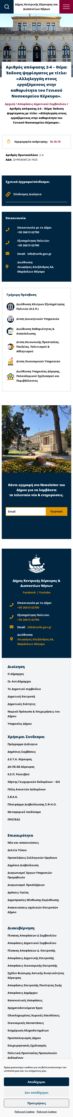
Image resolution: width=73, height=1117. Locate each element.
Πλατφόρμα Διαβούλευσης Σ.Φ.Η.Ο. (32, 804)
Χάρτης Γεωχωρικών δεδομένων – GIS (34, 782)
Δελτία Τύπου (17, 850)
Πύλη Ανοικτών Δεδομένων (27, 789)
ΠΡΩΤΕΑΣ (14, 819)
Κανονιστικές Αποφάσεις (25, 1000)
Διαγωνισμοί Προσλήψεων (26, 885)
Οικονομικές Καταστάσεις (26, 1023)
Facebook (29, 592)
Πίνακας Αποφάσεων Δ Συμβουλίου (32, 935)
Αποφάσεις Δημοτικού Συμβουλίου (42, 104)
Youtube (44, 592)
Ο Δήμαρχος (16, 674)
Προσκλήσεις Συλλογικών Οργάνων (32, 857)
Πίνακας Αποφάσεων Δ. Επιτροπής (31, 950)
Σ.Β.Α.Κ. (13, 797)
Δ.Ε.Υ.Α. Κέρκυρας (20, 759)
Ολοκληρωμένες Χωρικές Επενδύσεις (34, 1015)
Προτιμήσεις (36, 1103)
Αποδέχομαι (36, 1082)
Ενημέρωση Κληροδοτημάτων (28, 1030)
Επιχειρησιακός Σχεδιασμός (27, 1045)
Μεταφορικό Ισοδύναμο (24, 812)
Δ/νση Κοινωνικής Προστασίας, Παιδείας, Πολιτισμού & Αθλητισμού (37, 346)
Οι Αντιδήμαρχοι (19, 681)
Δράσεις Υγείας (18, 892)
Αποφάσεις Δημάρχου (23, 993)
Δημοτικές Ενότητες (21, 704)
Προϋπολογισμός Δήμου (24, 1038)
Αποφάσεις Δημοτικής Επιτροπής (31, 958)
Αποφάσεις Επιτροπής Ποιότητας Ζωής (35, 985)
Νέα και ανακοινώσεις (23, 842)
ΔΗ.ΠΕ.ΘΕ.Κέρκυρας (21, 767)
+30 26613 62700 (28, 232)
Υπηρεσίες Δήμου (20, 723)
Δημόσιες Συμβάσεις (22, 751)
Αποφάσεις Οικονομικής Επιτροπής (32, 965)
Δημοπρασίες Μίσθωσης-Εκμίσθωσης (33, 900)
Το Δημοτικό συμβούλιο (24, 689)
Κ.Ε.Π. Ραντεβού (18, 774)
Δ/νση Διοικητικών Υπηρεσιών (37, 319)
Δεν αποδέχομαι (36, 1092)
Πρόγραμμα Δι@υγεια (22, 744)
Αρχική (10, 104)
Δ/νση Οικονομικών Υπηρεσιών (38, 361)
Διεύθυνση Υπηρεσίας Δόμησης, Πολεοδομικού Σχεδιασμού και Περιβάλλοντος (38, 376)
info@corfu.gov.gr (39, 254)
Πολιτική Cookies (25, 1111)
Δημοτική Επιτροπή (21, 696)
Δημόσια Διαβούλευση (23, 865)
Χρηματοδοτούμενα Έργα (25, 1008)
